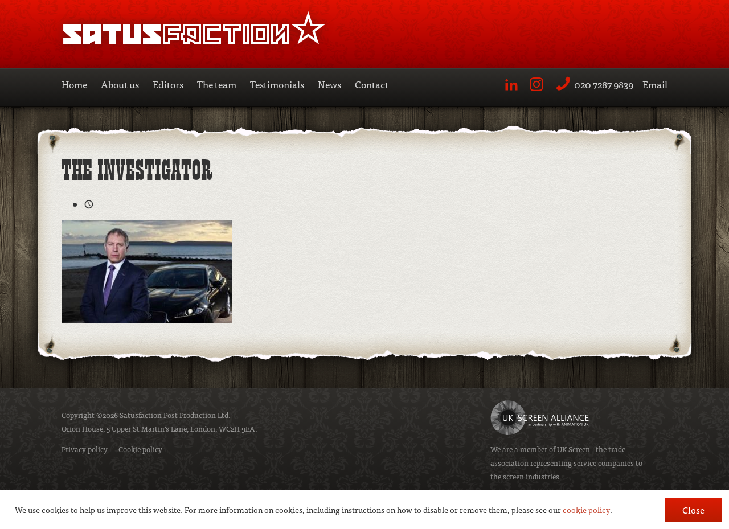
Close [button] (693, 509)
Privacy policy (85, 449)
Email (654, 84)
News (329, 84)
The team (216, 84)
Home (74, 84)
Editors (168, 84)
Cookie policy (140, 449)
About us (120, 84)
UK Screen (573, 449)
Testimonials (277, 84)
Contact (371, 84)
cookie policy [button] (586, 509)
